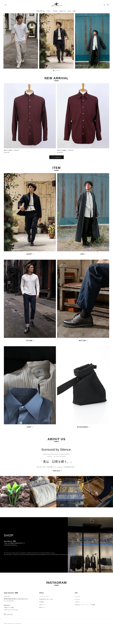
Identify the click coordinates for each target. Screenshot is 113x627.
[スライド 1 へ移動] (53, 70)
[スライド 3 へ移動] (56, 70)
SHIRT (29, 427)
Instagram (77, 599)
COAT (82, 254)
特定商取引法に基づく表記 (46, 599)
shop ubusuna (10, 623)
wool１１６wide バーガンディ (11, 150)
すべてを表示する (56, 157)
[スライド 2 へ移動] (55, 70)
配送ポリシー (42, 607)
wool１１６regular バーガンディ (65, 150)
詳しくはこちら (8, 614)
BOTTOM (82, 340)
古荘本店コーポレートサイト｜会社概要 (85, 604)
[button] (5, 5)
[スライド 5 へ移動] (59, 70)
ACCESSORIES (82, 427)
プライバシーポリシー (45, 596)
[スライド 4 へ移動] (57, 70)
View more (56, 471)
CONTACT (77, 596)
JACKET (29, 254)
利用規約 (41, 602)
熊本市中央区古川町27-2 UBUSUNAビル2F (16, 599)
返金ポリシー (42, 604)
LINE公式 (77, 602)
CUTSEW (29, 340)
